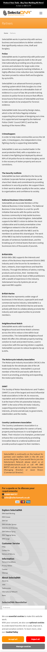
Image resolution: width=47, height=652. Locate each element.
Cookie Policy (12, 632)
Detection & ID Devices (9, 528)
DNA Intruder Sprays (9, 524)
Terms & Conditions (9, 562)
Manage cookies (23, 646)
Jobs (3, 584)
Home (6, 33)
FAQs (3, 547)
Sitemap (5, 573)
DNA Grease (6, 517)
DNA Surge (6, 539)
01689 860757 (10, 494)
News (4, 595)
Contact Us (6, 550)
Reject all (35, 639)
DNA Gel (5, 521)
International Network (9, 592)
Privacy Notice (7, 566)
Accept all (12, 639)
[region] (23, 630)
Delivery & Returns (8, 554)
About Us (5, 581)
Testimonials (6, 588)
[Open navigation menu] (41, 13)
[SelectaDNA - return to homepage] (17, 13)
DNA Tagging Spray (9, 535)
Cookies (4, 569)
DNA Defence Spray (9, 531)
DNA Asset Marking (8, 513)
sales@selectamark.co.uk (17, 497)
